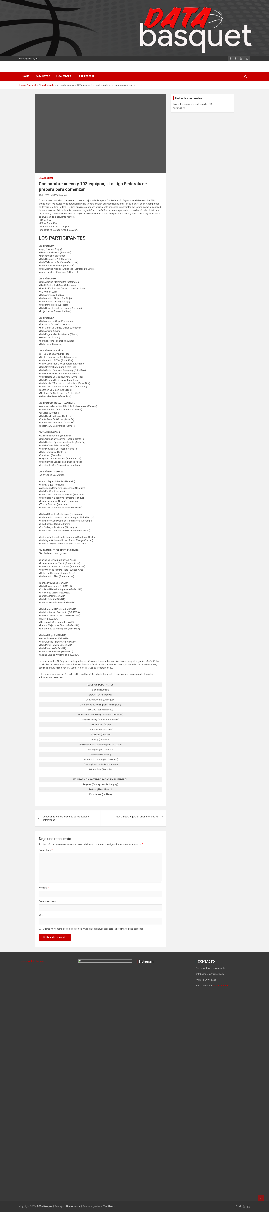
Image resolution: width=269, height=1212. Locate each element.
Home (25, 76)
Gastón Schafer (221, 985)
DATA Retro (42, 76)
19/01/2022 (45, 195)
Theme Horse (73, 1206)
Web (41, 915)
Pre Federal (87, 76)
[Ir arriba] (261, 1198)
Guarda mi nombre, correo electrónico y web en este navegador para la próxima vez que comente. (93, 928)
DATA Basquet (59, 195)
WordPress (109, 1206)
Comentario (46, 850)
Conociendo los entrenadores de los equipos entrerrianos (66, 818)
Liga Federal (46, 178)
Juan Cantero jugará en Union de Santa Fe (136, 816)
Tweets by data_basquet (32, 961)
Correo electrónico (49, 901)
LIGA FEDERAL (64, 76)
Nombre (44, 887)
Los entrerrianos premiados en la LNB (192, 104)
